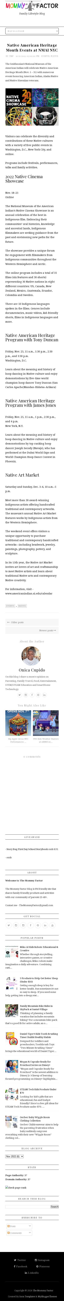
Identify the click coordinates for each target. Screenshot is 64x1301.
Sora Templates (27, 1296)
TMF (11, 56)
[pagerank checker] (15, 1187)
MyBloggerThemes (47, 1296)
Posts (12, 1226)
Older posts (16, 622)
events (45, 56)
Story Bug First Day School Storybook (27, 849)
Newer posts (46, 630)
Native (54, 56)
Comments (16, 1233)
